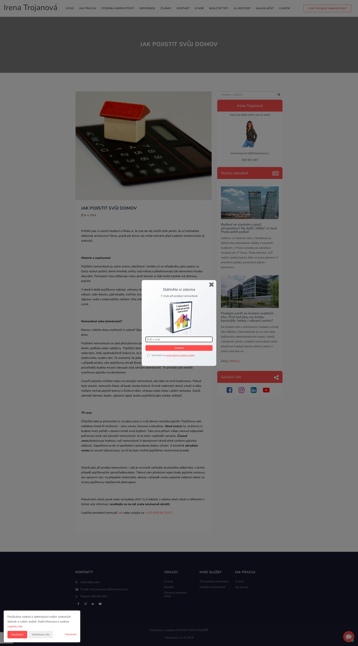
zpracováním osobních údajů (180, 355)
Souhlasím (17, 634)
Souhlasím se (159, 355)
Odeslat (179, 348)
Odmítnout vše (40, 634)
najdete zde (14, 626)
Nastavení (70, 634)
